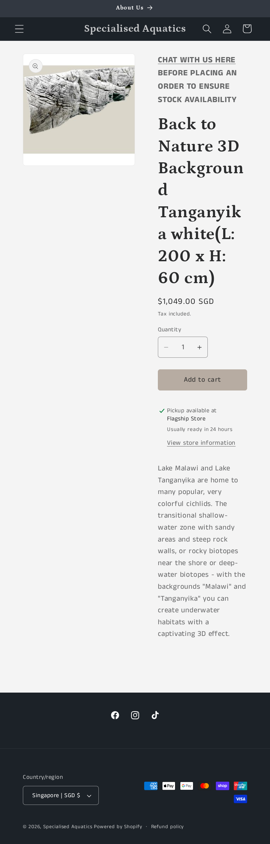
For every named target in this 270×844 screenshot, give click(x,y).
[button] (19, 29)
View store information (201, 443)
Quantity (169, 330)
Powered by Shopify (118, 826)
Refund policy (167, 826)
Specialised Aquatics (67, 826)
